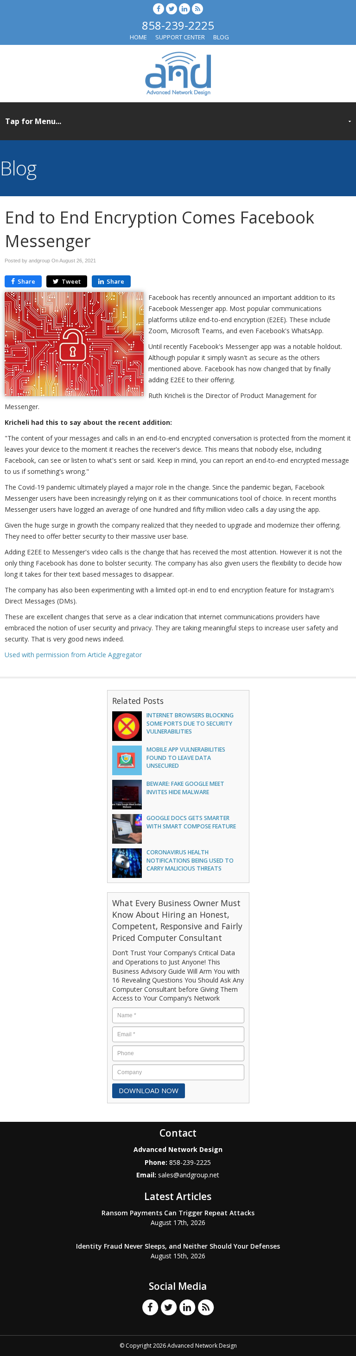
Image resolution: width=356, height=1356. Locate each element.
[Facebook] (158, 8)
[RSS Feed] (197, 8)
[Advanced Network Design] (178, 73)
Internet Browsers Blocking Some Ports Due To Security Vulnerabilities (190, 723)
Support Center (180, 37)
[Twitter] (171, 8)
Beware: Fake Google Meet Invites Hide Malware (185, 788)
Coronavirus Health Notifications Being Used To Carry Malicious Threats (190, 860)
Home (138, 37)
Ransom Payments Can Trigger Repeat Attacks (178, 1212)
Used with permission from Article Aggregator (73, 654)
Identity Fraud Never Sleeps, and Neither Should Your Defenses (178, 1246)
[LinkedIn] (184, 8)
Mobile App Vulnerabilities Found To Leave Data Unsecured (185, 758)
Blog (221, 37)
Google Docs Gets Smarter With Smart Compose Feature (191, 822)
